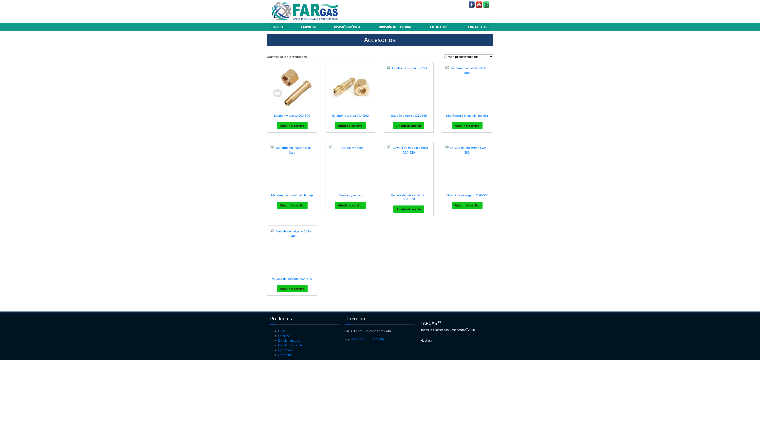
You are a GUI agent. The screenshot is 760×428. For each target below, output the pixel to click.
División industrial (395, 27)
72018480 (359, 339)
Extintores (439, 27)
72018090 (379, 339)
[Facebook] (471, 4)
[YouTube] (479, 4)
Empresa (308, 27)
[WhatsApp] (486, 4)
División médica (347, 27)
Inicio (278, 27)
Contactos (477, 27)
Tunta (424, 345)
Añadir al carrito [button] (292, 125)
